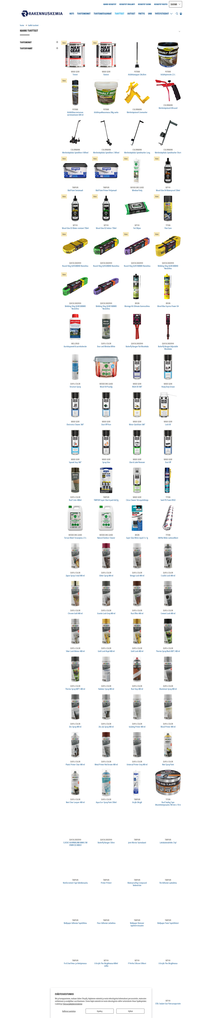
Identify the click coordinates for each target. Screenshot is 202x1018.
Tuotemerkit (84, 13)
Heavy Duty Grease (168, 386)
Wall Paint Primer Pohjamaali (106, 190)
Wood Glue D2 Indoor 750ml (106, 228)
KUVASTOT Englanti (127, 4)
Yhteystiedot (162, 13)
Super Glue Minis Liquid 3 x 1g (137, 537)
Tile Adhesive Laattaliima (168, 882)
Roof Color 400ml (75, 500)
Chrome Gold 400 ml (75, 613)
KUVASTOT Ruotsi (161, 4)
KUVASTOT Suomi (144, 4)
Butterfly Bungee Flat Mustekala (137, 346)
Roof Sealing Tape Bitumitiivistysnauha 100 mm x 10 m (168, 803)
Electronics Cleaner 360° (75, 424)
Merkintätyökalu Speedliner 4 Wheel (75, 152)
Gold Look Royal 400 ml (106, 651)
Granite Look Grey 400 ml (106, 613)
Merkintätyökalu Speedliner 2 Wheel (106, 152)
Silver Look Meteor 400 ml (75, 651)
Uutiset (131, 13)
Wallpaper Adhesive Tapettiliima (75, 923)
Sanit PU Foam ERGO (168, 500)
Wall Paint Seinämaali (75, 190)
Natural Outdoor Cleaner (106, 537)
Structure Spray (75, 386)
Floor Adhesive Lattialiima (106, 923)
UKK (150, 13)
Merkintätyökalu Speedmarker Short (168, 152)
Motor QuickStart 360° (137, 424)
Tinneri (75, 74)
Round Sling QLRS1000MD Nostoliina (137, 265)
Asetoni (106, 74)
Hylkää (130, 1011)
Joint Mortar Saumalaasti (137, 842)
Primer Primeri (106, 882)
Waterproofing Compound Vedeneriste (137, 883)
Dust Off (168, 462)
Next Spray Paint (168, 764)
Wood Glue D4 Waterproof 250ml (168, 190)
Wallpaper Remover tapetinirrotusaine (137, 924)
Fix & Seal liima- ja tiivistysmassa (75, 963)
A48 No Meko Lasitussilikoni (168, 537)
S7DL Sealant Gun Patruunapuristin (168, 1003)
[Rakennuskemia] (42, 13)
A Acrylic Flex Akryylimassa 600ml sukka (106, 964)
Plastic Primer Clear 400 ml (75, 764)
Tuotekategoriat (103, 13)
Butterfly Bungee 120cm (106, 842)
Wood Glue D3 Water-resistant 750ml (75, 228)
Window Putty (137, 190)
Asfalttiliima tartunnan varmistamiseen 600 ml (75, 113)
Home (22, 25)
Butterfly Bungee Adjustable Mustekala (168, 347)
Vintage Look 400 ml (137, 575)
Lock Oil (168, 424)
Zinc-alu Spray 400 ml (106, 726)
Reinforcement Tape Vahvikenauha (75, 882)
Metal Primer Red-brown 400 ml (106, 764)
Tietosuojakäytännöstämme (72, 1003)
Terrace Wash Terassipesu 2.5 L (75, 537)
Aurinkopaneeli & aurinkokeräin (75, 346)
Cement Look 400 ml (168, 613)
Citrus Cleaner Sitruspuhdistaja (137, 500)
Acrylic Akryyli (137, 802)
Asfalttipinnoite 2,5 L (168, 74)
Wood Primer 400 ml (168, 726)
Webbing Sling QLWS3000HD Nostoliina (168, 267)
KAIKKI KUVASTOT (109, 4)
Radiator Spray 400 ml (106, 688)
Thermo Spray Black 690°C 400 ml (168, 651)
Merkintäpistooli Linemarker (137, 112)
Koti (72, 13)
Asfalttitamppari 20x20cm (137, 74)
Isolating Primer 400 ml (137, 726)
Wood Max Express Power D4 (168, 306)
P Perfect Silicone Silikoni (137, 963)
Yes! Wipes (137, 228)
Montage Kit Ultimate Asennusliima (137, 306)
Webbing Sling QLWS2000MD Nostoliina (75, 307)
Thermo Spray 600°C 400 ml (75, 688)
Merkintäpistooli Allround (168, 108)
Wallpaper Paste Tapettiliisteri (168, 923)
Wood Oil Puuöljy (106, 386)
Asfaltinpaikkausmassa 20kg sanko (106, 112)
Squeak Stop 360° (75, 462)
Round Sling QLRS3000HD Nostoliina (75, 265)
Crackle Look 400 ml (168, 575)
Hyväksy (99, 1011)
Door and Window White (106, 346)
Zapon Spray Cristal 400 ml (75, 575)
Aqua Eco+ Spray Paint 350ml (106, 802)
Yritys (141, 13)
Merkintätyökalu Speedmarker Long (137, 152)
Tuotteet (119, 13)
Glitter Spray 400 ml (106, 575)
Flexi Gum (168, 228)
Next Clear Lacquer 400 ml (75, 802)
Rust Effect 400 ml (137, 613)
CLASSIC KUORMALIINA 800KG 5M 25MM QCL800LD (75, 843)
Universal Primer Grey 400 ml (137, 764)
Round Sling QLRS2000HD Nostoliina (106, 265)
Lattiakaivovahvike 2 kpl (168, 842)
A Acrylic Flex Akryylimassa (168, 963)
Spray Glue (106, 462)
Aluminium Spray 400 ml (168, 688)
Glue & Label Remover (137, 462)
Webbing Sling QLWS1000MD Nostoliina (106, 307)
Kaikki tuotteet (33, 25)
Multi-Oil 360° (137, 386)
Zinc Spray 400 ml (75, 726)
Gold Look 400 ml (137, 651)
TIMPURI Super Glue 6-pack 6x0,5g (106, 500)
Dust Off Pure (106, 424)
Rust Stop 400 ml (137, 688)
